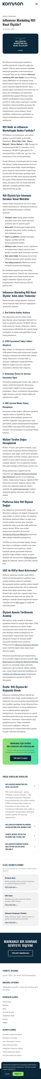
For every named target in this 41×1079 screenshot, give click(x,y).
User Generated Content (11, 1041)
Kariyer (5, 1019)
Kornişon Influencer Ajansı (12, 1034)
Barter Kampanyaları (10, 1045)
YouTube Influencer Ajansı (12, 1055)
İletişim (5, 1023)
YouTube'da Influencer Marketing (15, 534)
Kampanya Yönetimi (10, 1038)
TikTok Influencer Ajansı (11, 1052)
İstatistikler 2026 (8, 1016)
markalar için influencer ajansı (14, 674)
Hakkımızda (7, 1002)
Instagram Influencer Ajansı (13, 1048)
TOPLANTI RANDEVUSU (20, 953)
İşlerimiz (5, 1005)
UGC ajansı (20, 602)
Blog (4, 1009)
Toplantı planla (21, 758)
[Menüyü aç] (36, 4)
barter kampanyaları (21, 489)
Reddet (7, 1074)
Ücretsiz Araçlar (8, 1012)
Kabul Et (18, 1074)
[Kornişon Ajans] (13, 3)
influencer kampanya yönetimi (26, 645)
